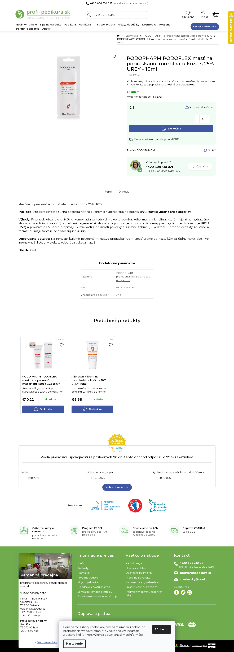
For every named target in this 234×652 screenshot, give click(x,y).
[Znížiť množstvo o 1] (197, 119)
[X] (183, 592)
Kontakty (83, 568)
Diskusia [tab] (124, 192)
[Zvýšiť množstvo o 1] (208, 119)
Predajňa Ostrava (87, 577)
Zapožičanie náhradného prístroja (97, 596)
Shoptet (184, 645)
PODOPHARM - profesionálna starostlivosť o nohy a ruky (133, 276)
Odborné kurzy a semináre (43, 530)
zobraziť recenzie (117, 487)
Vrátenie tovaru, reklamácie (142, 582)
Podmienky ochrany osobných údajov (144, 593)
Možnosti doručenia (201, 107)
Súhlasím (161, 629)
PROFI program (135, 563)
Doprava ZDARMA (194, 528)
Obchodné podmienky (139, 572)
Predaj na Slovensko (138, 577)
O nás (80, 563)
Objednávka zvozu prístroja (93, 587)
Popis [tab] (108, 192)
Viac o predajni (47, 642)
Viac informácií (133, 634)
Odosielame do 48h (145, 528)
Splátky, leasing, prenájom (141, 587)
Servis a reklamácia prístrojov (94, 591)
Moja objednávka (87, 582)
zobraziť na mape (30, 615)
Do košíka (174, 128)
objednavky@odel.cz (194, 579)
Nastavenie (74, 643)
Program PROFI (92, 528)
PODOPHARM (146, 150)
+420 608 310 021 (101, 3)
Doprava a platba (136, 568)
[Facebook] (176, 592)
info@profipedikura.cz (195, 573)
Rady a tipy (84, 572)
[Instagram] (189, 592)
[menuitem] (21, 25)
